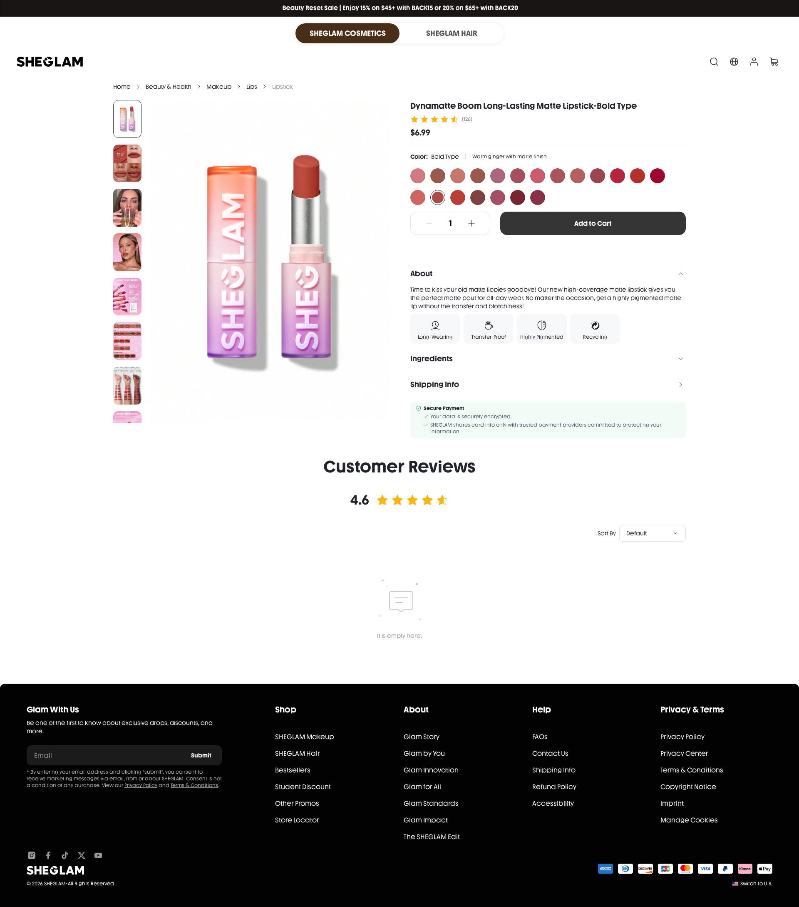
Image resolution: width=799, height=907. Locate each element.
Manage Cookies (689, 820)
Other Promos (297, 803)
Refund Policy (554, 787)
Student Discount (303, 787)
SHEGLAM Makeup (304, 737)
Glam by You (424, 753)
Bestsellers (292, 770)
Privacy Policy (140, 785)
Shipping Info (554, 770)
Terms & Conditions (194, 785)
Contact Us (550, 753)
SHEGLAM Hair (297, 753)
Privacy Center (684, 753)
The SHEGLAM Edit (432, 837)
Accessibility (553, 803)
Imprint (672, 803)
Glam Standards (431, 803)
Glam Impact (426, 820)
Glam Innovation (431, 770)
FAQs (540, 737)
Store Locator (297, 820)
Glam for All (422, 787)
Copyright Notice (688, 787)
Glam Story (421, 737)
